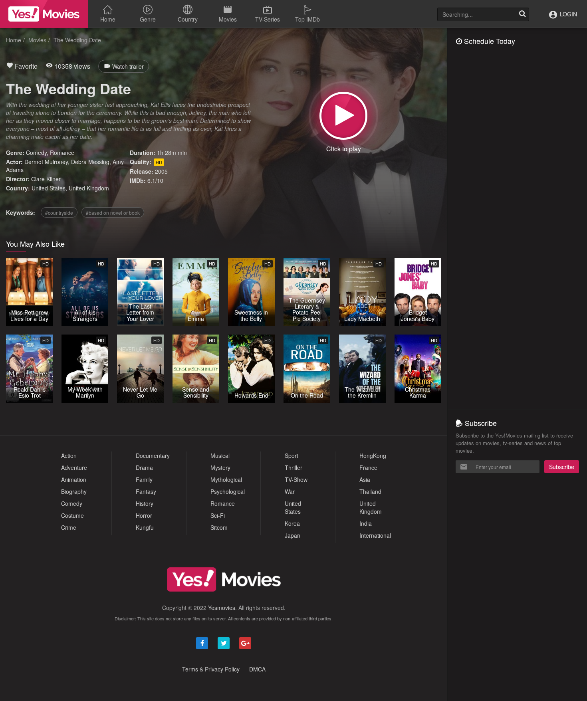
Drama (144, 467)
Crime (68, 527)
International (375, 535)
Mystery (220, 467)
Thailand (370, 491)
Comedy (36, 152)
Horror (144, 515)
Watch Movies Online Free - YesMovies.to (44, 14)
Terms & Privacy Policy (211, 669)
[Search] (522, 14)
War (290, 491)
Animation (73, 479)
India (365, 523)
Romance (62, 152)
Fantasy (146, 491)
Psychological (227, 491)
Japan (292, 535)
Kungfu (145, 527)
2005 (161, 171)
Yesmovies (221, 608)
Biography (74, 491)
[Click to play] (343, 116)
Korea (292, 523)
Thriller (293, 467)
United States (48, 188)
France (368, 467)
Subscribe (561, 467)
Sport (291, 455)
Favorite (25, 66)
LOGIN (567, 14)
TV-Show (296, 479)
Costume (72, 515)
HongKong (372, 455)
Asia (364, 479)
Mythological (226, 479)
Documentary (153, 455)
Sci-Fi (217, 515)
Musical (220, 455)
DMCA (257, 669)
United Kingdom (89, 188)
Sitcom (219, 527)
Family (144, 479)
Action (69, 455)
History (144, 503)
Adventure (74, 467)
